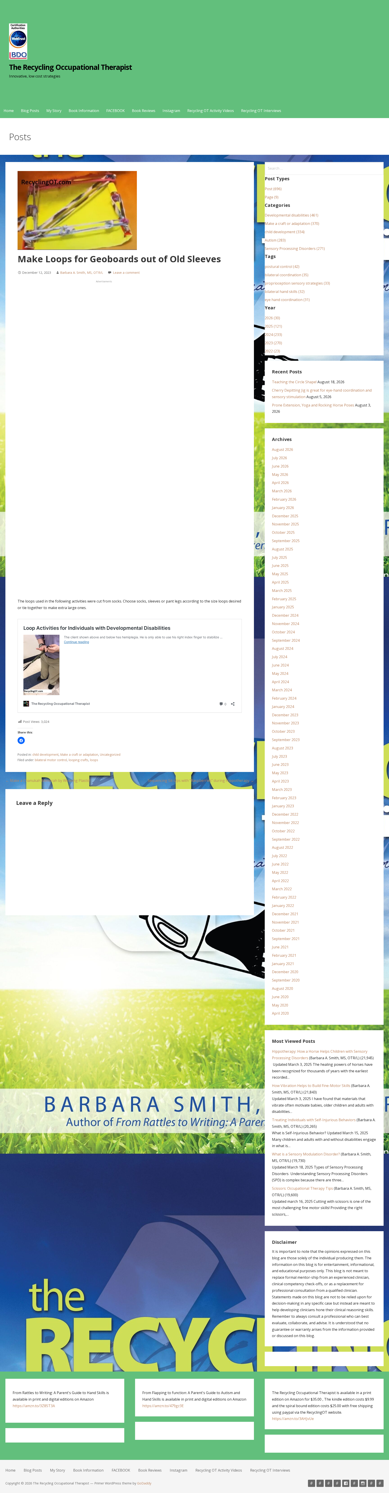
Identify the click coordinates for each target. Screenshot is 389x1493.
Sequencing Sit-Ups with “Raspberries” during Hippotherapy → (201, 780)
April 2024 (280, 681)
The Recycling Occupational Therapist (70, 67)
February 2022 (284, 897)
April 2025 (280, 582)
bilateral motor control (51, 760)
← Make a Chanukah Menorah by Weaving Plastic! (47, 780)
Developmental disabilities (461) (291, 215)
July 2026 (279, 457)
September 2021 (286, 938)
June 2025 (280, 565)
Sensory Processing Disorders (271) (295, 248)
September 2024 (286, 640)
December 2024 (285, 615)
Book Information (84, 110)
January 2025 (283, 607)
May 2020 (280, 1005)
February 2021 (284, 955)
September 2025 (286, 540)
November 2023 (285, 723)
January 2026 (283, 507)
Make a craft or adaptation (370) (292, 223)
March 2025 (282, 590)
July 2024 (279, 656)
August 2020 (282, 988)
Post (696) (273, 188)
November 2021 (285, 922)
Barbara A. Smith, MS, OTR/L (81, 272)
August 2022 (282, 847)
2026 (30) (272, 317)
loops (94, 760)
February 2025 (284, 598)
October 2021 (283, 930)
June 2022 (280, 864)
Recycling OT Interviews (261, 110)
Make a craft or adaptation (79, 754)
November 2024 (285, 623)
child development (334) (285, 231)
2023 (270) (273, 342)
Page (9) (271, 197)
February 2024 (284, 698)
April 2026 (280, 482)
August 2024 (282, 648)
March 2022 (282, 888)
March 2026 (282, 491)
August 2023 (282, 748)
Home (9, 110)
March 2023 (282, 789)
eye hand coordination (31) (287, 299)
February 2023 (284, 797)
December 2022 (285, 814)
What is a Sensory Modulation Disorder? (306, 1154)
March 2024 (282, 689)
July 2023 (279, 756)
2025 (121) (273, 326)
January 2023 (283, 806)
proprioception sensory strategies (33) (297, 283)
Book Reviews (143, 110)
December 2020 (285, 971)
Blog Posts (30, 110)
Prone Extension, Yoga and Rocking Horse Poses (313, 405)
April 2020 (280, 1013)
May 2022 (280, 872)
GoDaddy (144, 1483)
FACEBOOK (115, 110)
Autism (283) (275, 240)
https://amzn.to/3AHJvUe (293, 1418)
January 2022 (283, 905)
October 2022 (283, 831)
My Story (53, 110)
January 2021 (283, 963)
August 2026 (282, 449)
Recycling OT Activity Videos (210, 110)
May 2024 (280, 673)
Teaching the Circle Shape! (294, 381)
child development (45, 754)
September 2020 (286, 980)
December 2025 (285, 516)
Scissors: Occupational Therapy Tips (302, 1188)
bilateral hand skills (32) (285, 291)
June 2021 (280, 947)
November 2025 (285, 524)
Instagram (171, 110)
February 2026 (284, 499)
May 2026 (280, 474)
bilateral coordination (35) (286, 274)
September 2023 (286, 739)
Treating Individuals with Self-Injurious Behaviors (314, 1119)
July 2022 (279, 855)
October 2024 (283, 632)
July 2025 (279, 557)
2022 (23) (272, 351)
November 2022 (285, 822)
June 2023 (280, 764)
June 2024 (280, 665)
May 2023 (280, 772)
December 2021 (285, 913)
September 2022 (286, 839)
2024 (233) (273, 334)
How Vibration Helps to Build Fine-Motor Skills (311, 1085)
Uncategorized (110, 754)
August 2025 (282, 549)
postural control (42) (282, 266)
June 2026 (280, 466)
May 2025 (280, 573)
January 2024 (283, 706)
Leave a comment (126, 272)
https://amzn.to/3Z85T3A (34, 1405)
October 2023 (283, 731)
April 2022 (280, 880)
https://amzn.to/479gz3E (163, 1405)
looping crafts (78, 760)
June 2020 (280, 996)
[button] (21, 740)
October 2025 (283, 532)
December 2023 (285, 714)
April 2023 (280, 781)
